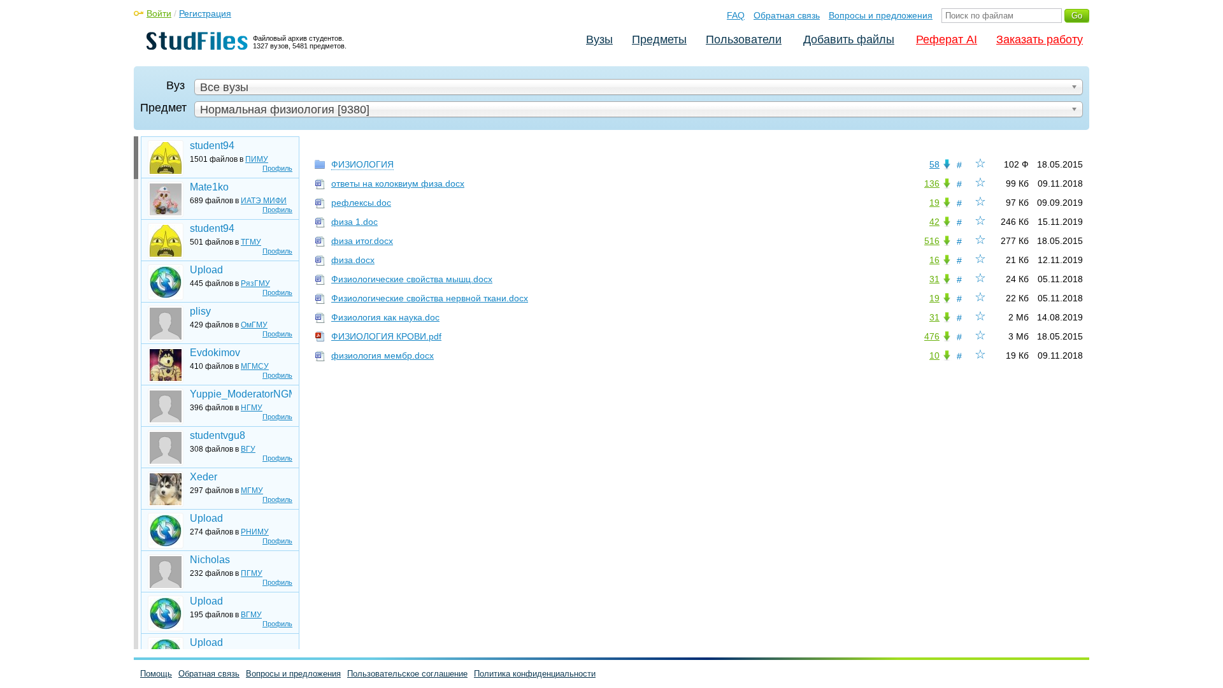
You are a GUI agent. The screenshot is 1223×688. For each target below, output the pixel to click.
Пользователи (744, 39)
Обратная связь (787, 15)
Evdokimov (215, 352)
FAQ (736, 15)
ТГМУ (251, 242)
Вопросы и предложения (881, 15)
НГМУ (251, 407)
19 (934, 202)
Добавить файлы (848, 39)
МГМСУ (255, 366)
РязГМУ (255, 283)
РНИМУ (255, 531)
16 (934, 260)
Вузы (599, 39)
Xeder (203, 476)
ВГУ (248, 449)
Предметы (659, 39)
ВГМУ (251, 614)
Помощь (156, 673)
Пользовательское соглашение (407, 673)
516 (932, 241)
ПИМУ (256, 159)
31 (934, 279)
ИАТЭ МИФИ (264, 200)
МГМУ (252, 490)
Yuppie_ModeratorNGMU (241, 394)
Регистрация (205, 13)
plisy (200, 311)
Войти (159, 13)
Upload (206, 269)
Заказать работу (1039, 39)
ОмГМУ (254, 324)
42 (934, 222)
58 (934, 164)
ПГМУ (251, 573)
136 (932, 183)
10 (934, 355)
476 (932, 336)
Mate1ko (209, 187)
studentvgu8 (217, 435)
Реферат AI (946, 39)
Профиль (277, 168)
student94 (212, 145)
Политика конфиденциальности (535, 673)
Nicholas (210, 559)
